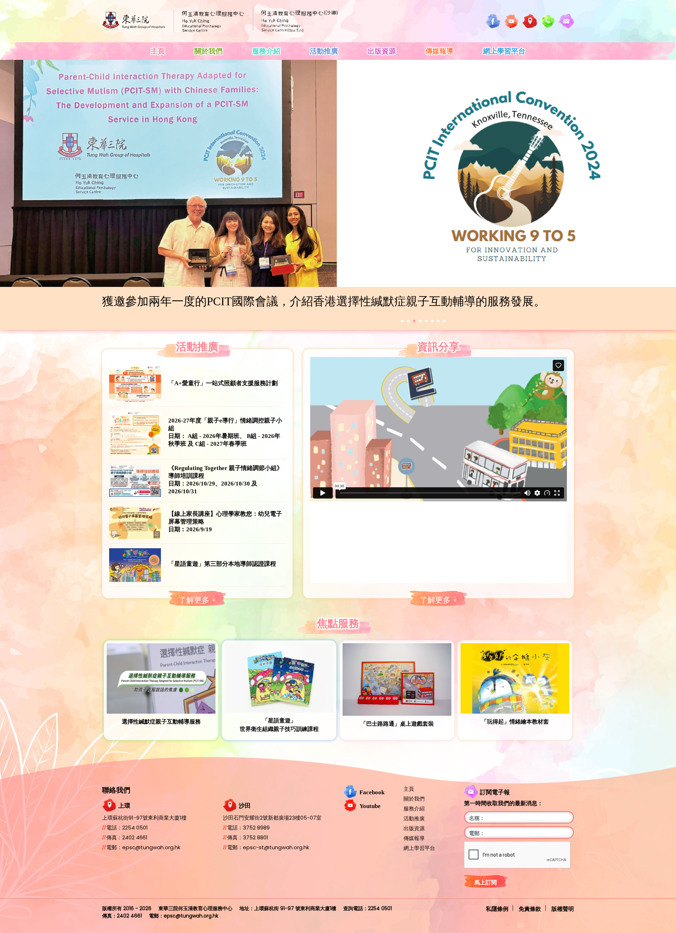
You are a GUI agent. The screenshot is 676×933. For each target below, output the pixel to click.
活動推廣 (324, 51)
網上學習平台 (504, 51)
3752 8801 (255, 837)
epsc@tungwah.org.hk (151, 847)
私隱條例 (497, 908)
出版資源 (382, 51)
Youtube (370, 805)
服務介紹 (266, 51)
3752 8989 (256, 827)
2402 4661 (135, 837)
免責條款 (530, 908)
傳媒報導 (439, 51)
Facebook (371, 792)
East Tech (177, 923)
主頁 (158, 51)
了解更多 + (197, 600)
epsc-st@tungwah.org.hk (276, 847)
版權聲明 (562, 908)
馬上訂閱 (485, 882)
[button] (402, 321)
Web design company (129, 923)
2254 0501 (135, 827)
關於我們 (208, 51)
